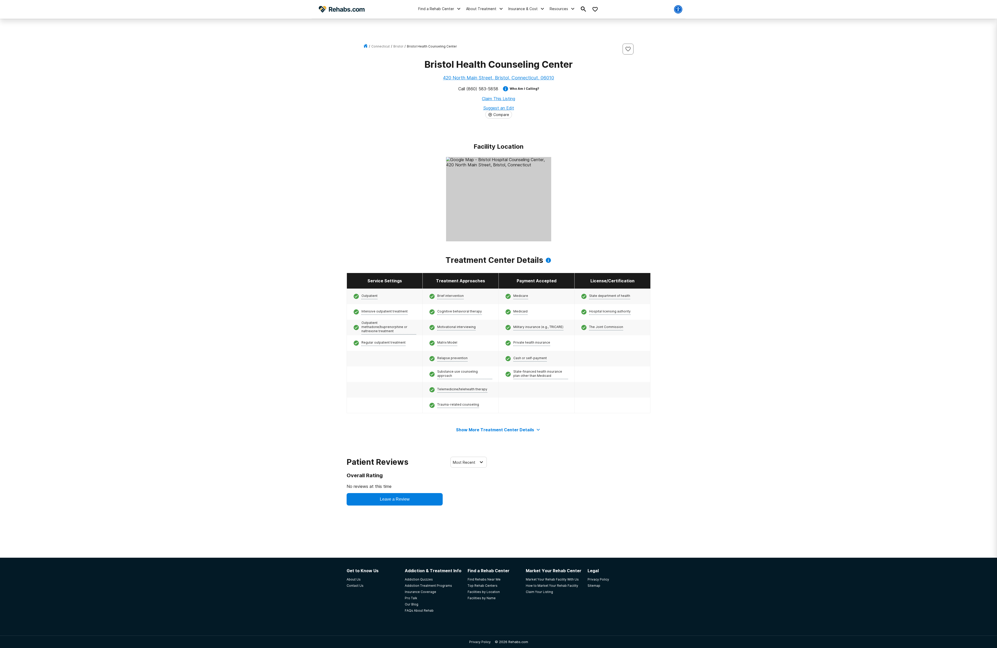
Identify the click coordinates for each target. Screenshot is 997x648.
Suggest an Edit (498, 108)
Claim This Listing (498, 98)
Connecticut (380, 46)
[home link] (365, 46)
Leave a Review (395, 499)
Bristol (398, 46)
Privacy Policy (480, 642)
